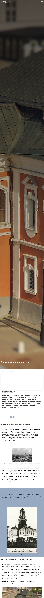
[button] (17, 555)
